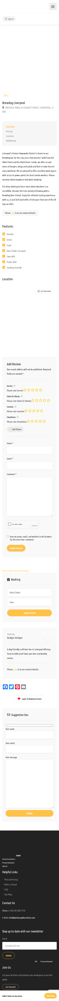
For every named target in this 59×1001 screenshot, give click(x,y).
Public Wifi (12, 262)
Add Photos (16, 429)
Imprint (4, 866)
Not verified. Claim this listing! (15, 570)
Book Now (50, 995)
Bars (6, 95)
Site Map (8, 894)
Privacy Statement (8, 862)
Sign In (10, 18)
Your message (11, 757)
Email (10, 459)
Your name (10, 729)
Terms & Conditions (8, 859)
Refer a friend (10, 884)
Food (9, 245)
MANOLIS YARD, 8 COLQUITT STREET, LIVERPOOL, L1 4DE (28, 109)
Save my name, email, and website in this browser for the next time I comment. (31, 538)
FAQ (6, 889)
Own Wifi (11, 256)
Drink (9, 239)
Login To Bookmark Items (32, 698)
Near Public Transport (16, 250)
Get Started (10, 986)
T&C (36, 961)
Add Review (11, 140)
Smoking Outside (14, 267)
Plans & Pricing (11, 879)
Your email (10, 743)
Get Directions (46, 291)
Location (10, 135)
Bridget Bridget (15, 637)
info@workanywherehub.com (22, 917)
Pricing (9, 131)
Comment (11, 474)
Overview (10, 126)
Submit (8, 955)
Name (10, 443)
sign (13, 213)
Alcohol (10, 234)
